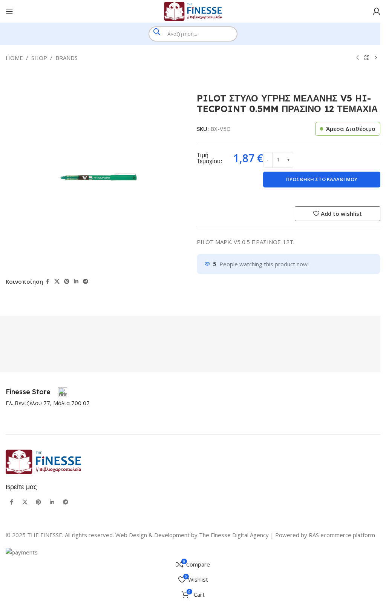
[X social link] (57, 281)
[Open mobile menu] (9, 11)
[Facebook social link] (47, 281)
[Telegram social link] (85, 281)
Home (14, 57)
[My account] (376, 11)
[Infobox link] (36, 391)
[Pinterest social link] (67, 281)
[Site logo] (193, 10)
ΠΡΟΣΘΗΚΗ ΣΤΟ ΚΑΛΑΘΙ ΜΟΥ (321, 179)
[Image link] (43, 461)
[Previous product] (357, 58)
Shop (39, 57)
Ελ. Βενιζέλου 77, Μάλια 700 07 (48, 403)
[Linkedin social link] (76, 281)
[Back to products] (366, 58)
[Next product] (375, 58)
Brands (66, 57)
